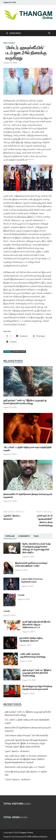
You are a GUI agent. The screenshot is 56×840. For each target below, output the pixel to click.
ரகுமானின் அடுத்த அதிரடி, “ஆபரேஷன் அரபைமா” (31, 639)
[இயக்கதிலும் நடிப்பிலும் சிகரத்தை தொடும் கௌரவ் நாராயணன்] (11, 686)
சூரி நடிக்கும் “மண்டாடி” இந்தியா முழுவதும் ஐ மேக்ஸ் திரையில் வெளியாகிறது (24, 402)
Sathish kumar (18, 352)
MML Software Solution (37, 836)
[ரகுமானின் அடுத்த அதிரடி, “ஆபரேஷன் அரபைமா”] (10, 638)
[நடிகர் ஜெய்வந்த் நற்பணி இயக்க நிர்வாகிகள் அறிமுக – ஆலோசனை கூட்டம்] (11, 621)
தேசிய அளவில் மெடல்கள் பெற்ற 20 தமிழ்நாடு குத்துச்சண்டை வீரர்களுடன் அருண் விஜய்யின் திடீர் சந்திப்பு (36, 547)
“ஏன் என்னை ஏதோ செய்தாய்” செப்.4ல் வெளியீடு (26, 735)
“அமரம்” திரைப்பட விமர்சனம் (17, 779)
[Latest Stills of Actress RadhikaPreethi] (11, 579)
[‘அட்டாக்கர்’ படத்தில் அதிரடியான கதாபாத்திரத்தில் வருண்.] (28, 429)
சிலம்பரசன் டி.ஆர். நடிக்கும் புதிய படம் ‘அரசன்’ (25, 767)
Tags (36, 536)
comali (6, 611)
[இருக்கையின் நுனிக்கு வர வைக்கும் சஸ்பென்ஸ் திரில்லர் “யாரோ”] (8, 563)
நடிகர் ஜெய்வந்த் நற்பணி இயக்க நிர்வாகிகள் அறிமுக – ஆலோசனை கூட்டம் (36, 624)
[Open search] (49, 33)
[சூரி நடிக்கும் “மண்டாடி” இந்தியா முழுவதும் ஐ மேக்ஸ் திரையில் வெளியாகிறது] (28, 382)
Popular (9, 536)
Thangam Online (26, 832)
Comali (21, 595)
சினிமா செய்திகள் (9, 43)
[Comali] (9, 595)
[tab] (9, 536)
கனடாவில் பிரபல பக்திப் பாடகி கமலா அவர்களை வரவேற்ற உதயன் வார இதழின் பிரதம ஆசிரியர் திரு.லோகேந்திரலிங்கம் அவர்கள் (26, 758)
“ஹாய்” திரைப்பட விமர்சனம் (17, 751)
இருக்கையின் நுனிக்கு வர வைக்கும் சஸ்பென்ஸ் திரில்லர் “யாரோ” (31, 564)
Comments (24, 536)
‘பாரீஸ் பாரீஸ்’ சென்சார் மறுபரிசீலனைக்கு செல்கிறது (32, 655)
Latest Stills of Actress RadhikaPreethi (32, 580)
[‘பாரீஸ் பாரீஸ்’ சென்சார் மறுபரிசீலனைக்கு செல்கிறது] (10, 654)
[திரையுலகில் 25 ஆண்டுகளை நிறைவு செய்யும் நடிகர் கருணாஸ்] (28, 476)
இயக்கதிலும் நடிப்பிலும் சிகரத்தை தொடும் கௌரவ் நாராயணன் (37, 687)
